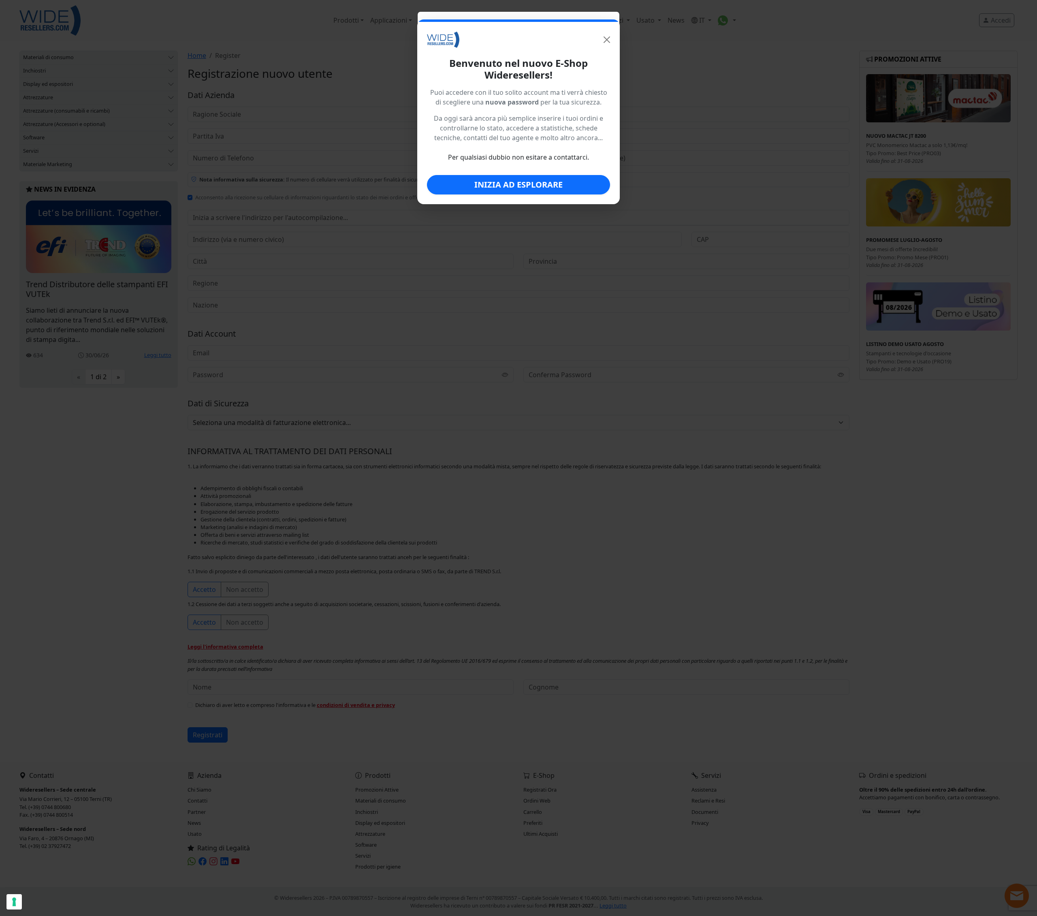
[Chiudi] (606, 39)
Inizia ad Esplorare (518, 184)
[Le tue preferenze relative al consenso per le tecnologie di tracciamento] (14, 902)
